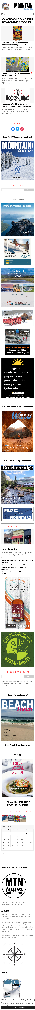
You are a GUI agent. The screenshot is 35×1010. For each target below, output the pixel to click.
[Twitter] (17, 129)
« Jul (2, 853)
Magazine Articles (17, 526)
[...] (14, 52)
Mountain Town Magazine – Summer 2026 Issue (14, 564)
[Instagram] (22, 129)
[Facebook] (13, 129)
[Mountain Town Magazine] (17, 6)
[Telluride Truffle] (17, 543)
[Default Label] (18, 132)
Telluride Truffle (9, 549)
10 (4, 839)
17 (3, 843)
